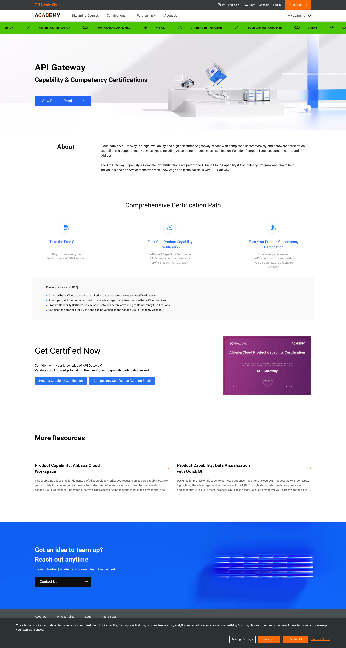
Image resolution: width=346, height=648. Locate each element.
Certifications (116, 15)
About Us (170, 15)
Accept (269, 639)
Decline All (295, 639)
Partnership (145, 15)
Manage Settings (242, 639)
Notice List (109, 616)
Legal (88, 616)
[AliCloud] (47, 5)
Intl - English (229, 4)
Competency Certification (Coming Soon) (122, 381)
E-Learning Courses (85, 15)
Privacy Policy (65, 616)
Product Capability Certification (61, 381)
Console (264, 4)
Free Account (298, 5)
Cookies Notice (320, 639)
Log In (277, 4)
